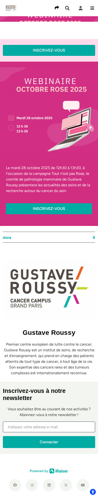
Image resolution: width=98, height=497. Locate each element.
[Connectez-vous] (81, 8)
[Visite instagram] (32, 485)
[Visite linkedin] (49, 485)
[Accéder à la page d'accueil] (11, 7)
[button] (92, 8)
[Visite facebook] (15, 485)
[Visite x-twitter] (66, 485)
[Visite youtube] (83, 485)
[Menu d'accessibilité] (93, 492)
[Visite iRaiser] (49, 470)
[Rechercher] (67, 8)
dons (49, 237)
